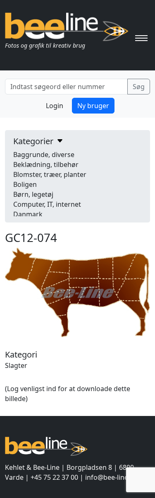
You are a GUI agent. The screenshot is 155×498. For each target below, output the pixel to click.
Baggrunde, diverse (43, 154)
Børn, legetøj (33, 194)
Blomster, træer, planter (49, 174)
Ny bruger (93, 105)
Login (54, 105)
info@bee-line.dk (111, 477)
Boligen (25, 184)
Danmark (28, 214)
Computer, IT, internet (47, 204)
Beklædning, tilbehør (46, 164)
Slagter (16, 365)
